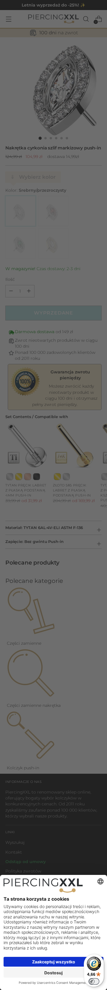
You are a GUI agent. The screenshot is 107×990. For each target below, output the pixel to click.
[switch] (94, 981)
